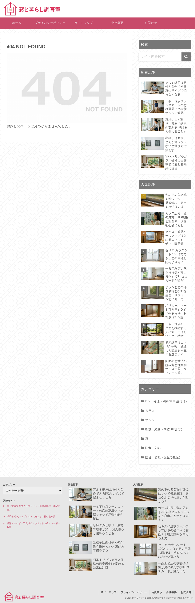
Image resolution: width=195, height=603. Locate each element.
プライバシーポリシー (134, 592)
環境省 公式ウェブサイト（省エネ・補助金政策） (32, 516)
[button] (186, 56)
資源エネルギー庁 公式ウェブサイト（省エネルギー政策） (33, 525)
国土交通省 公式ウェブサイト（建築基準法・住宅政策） (33, 508)
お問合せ (186, 592)
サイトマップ (109, 592)
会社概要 (171, 592)
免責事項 (156, 592)
